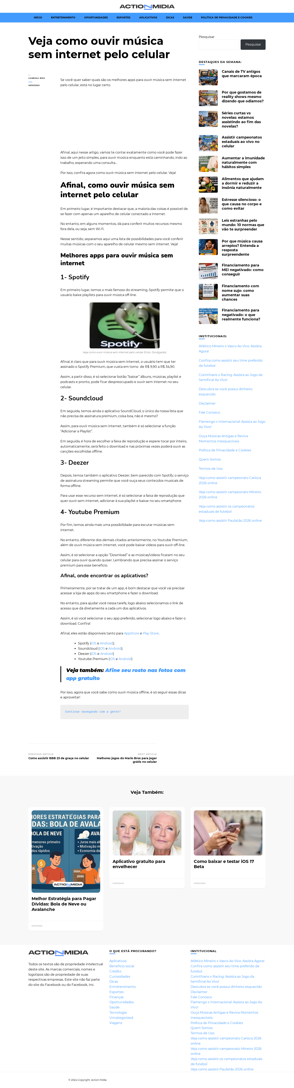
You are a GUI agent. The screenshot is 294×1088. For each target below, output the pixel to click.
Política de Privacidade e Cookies (226, 17)
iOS (93, 643)
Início (38, 17)
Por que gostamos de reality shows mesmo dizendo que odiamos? (243, 96)
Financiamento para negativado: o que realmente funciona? (241, 314)
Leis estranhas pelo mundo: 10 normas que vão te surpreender (243, 224)
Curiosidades (119, 976)
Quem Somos (210, 459)
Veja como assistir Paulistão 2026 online (230, 521)
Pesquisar (206, 37)
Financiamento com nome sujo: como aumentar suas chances (240, 292)
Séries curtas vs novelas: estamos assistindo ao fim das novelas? (241, 120)
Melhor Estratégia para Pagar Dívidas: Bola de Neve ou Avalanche (64, 904)
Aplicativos (148, 17)
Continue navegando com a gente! (93, 712)
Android (106, 643)
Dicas (170, 17)
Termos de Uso (211, 469)
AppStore (131, 633)
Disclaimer (207, 403)
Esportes (123, 17)
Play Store (151, 633)
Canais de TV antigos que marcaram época (242, 73)
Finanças (116, 997)
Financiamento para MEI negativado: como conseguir (243, 269)
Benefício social (121, 966)
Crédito (115, 971)
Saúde (187, 17)
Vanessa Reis (36, 78)
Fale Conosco (209, 412)
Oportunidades (96, 17)
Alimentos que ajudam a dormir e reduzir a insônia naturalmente (243, 183)
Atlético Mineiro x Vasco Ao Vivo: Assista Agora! (227, 961)
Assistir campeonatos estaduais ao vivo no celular (242, 141)
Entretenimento (63, 17)
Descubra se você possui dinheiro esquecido (226, 987)
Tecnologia (118, 1012)
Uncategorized (121, 1018)
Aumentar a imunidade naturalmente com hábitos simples (243, 162)
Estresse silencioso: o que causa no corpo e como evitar (242, 203)
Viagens (115, 1023)
